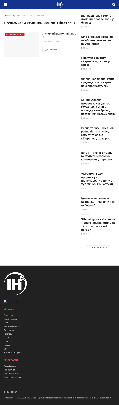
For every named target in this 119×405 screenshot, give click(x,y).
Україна (7, 345)
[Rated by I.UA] (10, 302)
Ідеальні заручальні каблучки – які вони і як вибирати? (98, 202)
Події (6, 323)
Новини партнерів (12, 353)
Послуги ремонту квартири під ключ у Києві (95, 61)
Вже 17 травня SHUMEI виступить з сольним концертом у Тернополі (97, 156)
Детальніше (51, 50)
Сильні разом (10, 366)
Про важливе (9, 370)
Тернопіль (8, 315)
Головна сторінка (11, 16)
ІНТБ (15, 398)
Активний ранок (15, 35)
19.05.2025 (87, 142)
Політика (8, 334)
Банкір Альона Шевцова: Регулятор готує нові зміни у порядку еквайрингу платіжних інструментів (98, 106)
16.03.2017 (59, 41)
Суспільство (9, 330)
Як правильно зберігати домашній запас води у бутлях (97, 19)
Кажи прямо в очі (11, 374)
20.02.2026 (87, 27)
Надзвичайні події (12, 326)
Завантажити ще (98, 248)
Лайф (6, 338)
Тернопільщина (10, 319)
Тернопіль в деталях (13, 377)
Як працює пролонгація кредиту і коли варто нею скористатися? (97, 82)
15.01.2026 (87, 48)
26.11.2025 (87, 69)
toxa (50, 41)
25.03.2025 (87, 234)
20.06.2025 (87, 90)
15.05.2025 (87, 164)
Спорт (6, 341)
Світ (5, 349)
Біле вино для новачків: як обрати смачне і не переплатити (97, 40)
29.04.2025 (87, 209)
